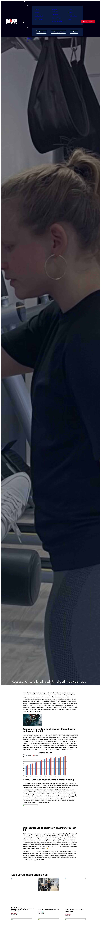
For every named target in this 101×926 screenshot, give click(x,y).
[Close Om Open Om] (27, 5)
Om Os (37, 9)
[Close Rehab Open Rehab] (27, 27)
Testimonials (73, 16)
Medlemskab (39, 16)
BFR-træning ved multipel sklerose (48, 909)
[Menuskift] (24, 1)
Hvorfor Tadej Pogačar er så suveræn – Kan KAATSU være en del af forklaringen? (23, 909)
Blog (70, 9)
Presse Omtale (56, 18)
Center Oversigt (57, 21)
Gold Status (38, 19)
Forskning (55, 14)
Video (70, 12)
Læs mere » (14, 913)
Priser (37, 12)
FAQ (70, 19)
